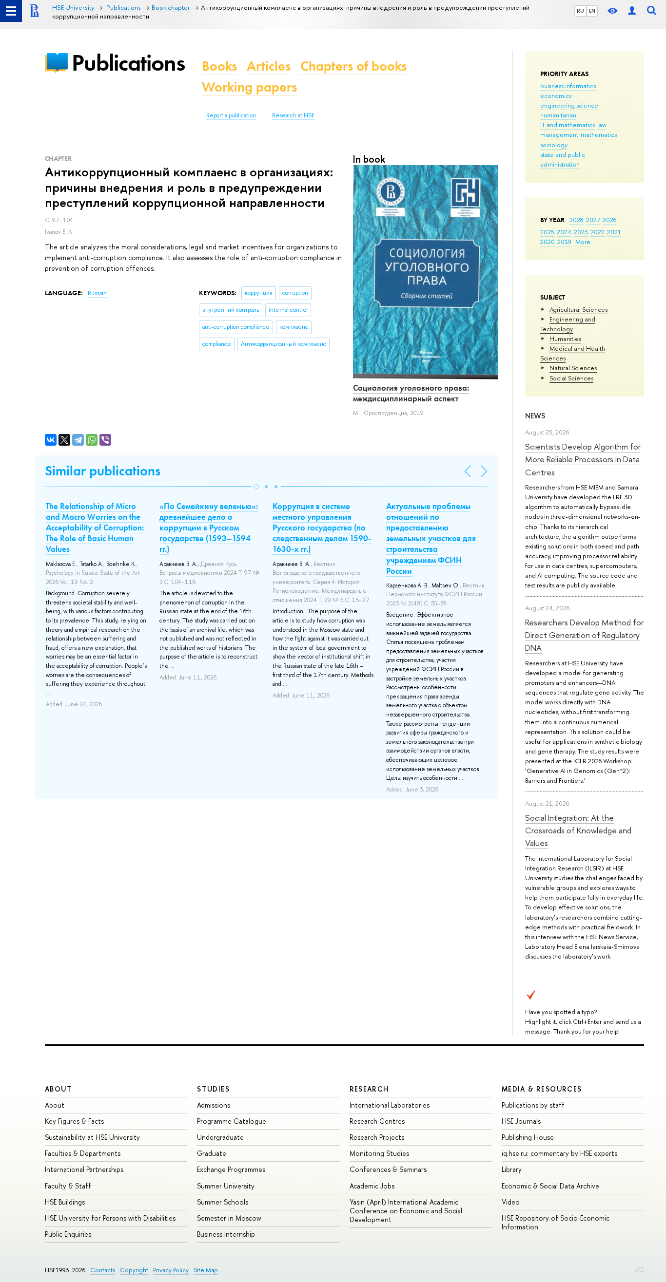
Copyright (134, 1270)
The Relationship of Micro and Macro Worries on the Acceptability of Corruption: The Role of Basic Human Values (95, 527)
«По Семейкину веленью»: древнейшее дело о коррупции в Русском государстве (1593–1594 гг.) (208, 527)
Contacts (102, 1270)
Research (370, 1088)
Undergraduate (220, 1137)
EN (592, 10)
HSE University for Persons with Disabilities (110, 1218)
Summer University (226, 1185)
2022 (597, 231)
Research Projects (377, 1137)
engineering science (569, 105)
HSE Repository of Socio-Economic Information (555, 1222)
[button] (256, 486)
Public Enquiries (68, 1234)
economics (555, 95)
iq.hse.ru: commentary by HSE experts (559, 1153)
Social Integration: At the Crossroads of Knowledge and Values (578, 830)
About (58, 1088)
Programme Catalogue (231, 1121)
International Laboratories (390, 1105)
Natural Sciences (573, 367)
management (559, 134)
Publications (128, 62)
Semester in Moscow (229, 1218)
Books (219, 66)
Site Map (206, 1270)
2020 (547, 241)
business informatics (568, 85)
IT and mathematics (567, 124)
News (535, 416)
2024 (564, 231)
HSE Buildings (65, 1202)
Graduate (211, 1153)
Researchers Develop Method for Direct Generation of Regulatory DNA (584, 635)
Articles (269, 66)
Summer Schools (222, 1202)
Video (511, 1202)
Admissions (213, 1105)
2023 (581, 231)
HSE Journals (521, 1121)
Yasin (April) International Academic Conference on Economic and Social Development (406, 1210)
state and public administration (562, 159)
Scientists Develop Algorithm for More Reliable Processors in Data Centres (583, 459)
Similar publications (102, 470)
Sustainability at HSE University (92, 1137)
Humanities (565, 338)
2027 (593, 219)
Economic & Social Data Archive (550, 1185)
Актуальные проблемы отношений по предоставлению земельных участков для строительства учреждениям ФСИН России (431, 538)
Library (512, 1169)
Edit (639, 1267)
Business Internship (226, 1234)
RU (580, 10)
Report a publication (231, 115)
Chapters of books (353, 66)
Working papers (249, 86)
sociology (554, 144)
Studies (213, 1088)
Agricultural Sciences (578, 309)
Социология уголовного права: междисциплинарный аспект (411, 393)
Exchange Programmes (231, 1169)
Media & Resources (542, 1088)
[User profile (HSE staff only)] (632, 11)
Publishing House (528, 1137)
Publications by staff (533, 1105)
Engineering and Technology (567, 324)
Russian (97, 293)
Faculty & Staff (68, 1185)
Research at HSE (293, 115)
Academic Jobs (372, 1185)
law (602, 124)
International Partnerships (84, 1169)
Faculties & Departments (82, 1153)
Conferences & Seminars (388, 1169)
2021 (614, 231)
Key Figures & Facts (74, 1121)
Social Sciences (571, 378)
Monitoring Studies (379, 1153)
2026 (609, 219)
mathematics (599, 134)
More (582, 241)
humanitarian (558, 115)
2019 (564, 241)
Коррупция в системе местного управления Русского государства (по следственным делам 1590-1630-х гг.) (322, 527)
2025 (547, 231)
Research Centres (377, 1121)
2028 (576, 219)
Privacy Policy (171, 1270)
